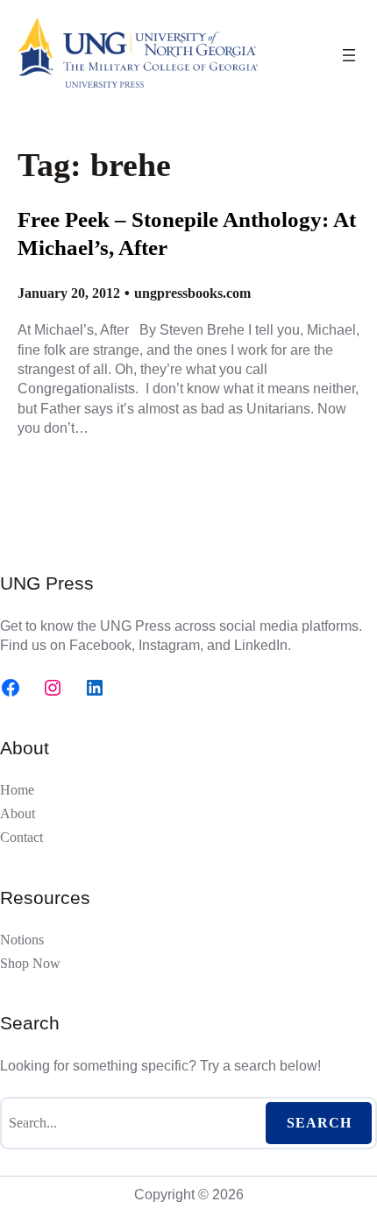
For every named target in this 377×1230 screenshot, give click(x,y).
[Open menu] (348, 55)
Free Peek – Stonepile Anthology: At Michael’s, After (187, 234)
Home (17, 789)
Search (319, 1122)
